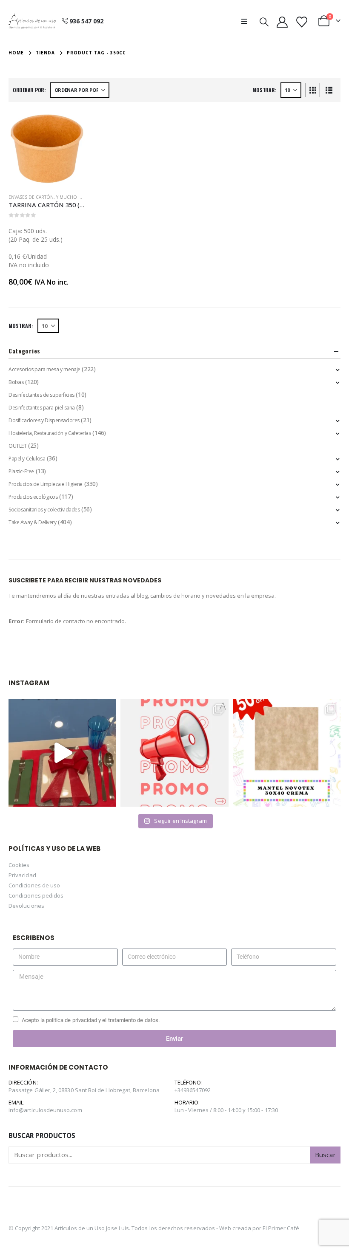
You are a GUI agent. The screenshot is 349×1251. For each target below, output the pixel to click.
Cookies (19, 865)
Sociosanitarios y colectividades (44, 509)
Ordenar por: (29, 89)
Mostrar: (264, 89)
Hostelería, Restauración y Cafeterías (50, 433)
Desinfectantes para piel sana (42, 407)
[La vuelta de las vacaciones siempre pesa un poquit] (286, 753)
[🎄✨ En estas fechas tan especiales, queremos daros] (62, 753)
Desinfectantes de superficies (41, 394)
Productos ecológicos (33, 496)
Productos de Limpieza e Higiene (46, 484)
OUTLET (17, 445)
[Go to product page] (47, 148)
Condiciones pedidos (36, 895)
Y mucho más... (73, 197)
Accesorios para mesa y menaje (44, 369)
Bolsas (16, 382)
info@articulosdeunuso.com (45, 1110)
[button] (247, 21)
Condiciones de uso (34, 885)
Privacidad (22, 875)
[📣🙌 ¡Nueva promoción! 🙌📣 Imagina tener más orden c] (174, 753)
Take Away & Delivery (33, 522)
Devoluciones (26, 905)
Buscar (325, 1154)
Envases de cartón (31, 197)
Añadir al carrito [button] (71, 124)
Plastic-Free (21, 471)
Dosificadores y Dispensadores (44, 420)
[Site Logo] (32, 21)
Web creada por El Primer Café (259, 1228)
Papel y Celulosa (27, 458)
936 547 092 (86, 21)
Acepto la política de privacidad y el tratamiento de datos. (91, 1020)
